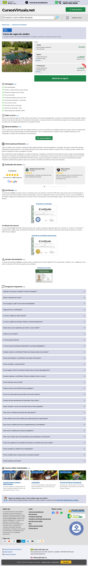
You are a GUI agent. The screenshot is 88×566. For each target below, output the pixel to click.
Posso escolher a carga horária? (14, 364)
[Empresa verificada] (76, 518)
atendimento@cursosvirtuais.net (12, 549)
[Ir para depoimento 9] (62, 186)
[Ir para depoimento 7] (57, 186)
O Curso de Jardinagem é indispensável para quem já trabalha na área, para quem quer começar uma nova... (43, 486)
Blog (30, 523)
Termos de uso (33, 528)
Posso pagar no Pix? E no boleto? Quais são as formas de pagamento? (26, 370)
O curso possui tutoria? (11, 340)
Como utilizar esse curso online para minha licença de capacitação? (25, 418)
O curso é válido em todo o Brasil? (14, 315)
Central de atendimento (36, 512)
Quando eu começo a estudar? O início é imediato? (20, 291)
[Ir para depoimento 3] (48, 186)
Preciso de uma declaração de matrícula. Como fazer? (21, 400)
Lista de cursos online (35, 521)
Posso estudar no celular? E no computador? (18, 449)
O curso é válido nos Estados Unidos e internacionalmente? (23, 322)
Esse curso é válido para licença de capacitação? (19, 412)
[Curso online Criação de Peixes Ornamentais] (72, 479)
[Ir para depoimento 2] (46, 186)
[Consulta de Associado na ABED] (76, 536)
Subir (15, 84)
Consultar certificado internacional (40, 519)
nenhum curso (77, 18)
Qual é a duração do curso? (12, 297)
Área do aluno (33, 514)
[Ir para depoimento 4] (51, 186)
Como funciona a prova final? (13, 382)
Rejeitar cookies (46, 562)
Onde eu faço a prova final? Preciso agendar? (18, 388)
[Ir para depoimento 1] (44, 186)
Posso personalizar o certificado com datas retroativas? (22, 358)
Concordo (66, 562)
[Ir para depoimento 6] (55, 186)
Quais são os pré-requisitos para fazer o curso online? (21, 328)
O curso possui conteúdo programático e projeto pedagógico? (24, 346)
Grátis (39, 45)
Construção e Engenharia (19, 24)
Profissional (41, 66)
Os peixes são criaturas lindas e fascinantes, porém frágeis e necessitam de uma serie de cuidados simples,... (72, 486)
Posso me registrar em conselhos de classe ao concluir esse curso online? (28, 443)
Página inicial (5, 24)
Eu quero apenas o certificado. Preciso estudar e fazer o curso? (24, 376)
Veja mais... (38, 60)
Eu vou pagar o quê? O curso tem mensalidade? (19, 303)
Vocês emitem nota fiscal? (12, 461)
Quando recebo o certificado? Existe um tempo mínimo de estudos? (26, 352)
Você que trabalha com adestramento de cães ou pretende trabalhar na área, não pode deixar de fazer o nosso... (14, 488)
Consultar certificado (35, 516)
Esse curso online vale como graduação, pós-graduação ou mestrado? (26, 436)
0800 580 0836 (70, 3)
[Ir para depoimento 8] (60, 186)
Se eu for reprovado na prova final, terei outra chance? (21, 394)
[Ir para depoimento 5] (53, 186)
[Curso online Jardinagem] (44, 479)
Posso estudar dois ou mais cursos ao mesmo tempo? (21, 455)
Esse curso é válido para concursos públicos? (18, 430)
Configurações (55, 562)
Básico (39, 54)
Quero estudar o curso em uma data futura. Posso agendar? (23, 406)
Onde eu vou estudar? (10, 334)
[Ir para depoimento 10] (64, 186)
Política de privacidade (36, 526)
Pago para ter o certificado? (12, 309)
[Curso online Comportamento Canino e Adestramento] (15, 479)
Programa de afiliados (10, 554)
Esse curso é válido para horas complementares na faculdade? (24, 424)
